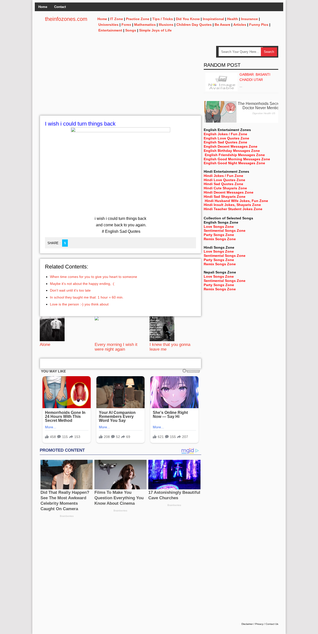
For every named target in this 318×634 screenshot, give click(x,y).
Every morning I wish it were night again (116, 346)
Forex (126, 25)
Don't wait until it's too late (70, 290)
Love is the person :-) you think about (79, 304)
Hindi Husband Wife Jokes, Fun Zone (236, 201)
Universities (108, 25)
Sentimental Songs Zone (224, 231)
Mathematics (145, 25)
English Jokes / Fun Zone (225, 134)
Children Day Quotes (194, 25)
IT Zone (116, 19)
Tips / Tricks (162, 19)
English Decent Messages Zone (230, 146)
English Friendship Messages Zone (235, 155)
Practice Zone (137, 19)
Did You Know (188, 19)
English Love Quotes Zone (226, 138)
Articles (239, 25)
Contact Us (272, 624)
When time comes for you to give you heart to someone (93, 277)
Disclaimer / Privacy (252, 624)
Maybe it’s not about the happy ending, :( (82, 284)
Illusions (166, 25)
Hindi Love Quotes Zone (224, 180)
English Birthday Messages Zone (232, 151)
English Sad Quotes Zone (225, 142)
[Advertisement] (120, 80)
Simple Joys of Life (155, 30)
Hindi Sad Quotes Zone (223, 184)
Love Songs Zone (219, 227)
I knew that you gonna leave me (170, 346)
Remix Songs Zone (220, 239)
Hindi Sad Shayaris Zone (224, 197)
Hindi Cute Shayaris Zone (225, 188)
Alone (45, 344)
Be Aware (222, 25)
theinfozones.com (66, 19)
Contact (60, 7)
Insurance (249, 19)
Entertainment (110, 30)
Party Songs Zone (219, 235)
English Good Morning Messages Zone (237, 159)
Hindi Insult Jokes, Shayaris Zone (232, 205)
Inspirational (213, 19)
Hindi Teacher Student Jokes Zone (233, 209)
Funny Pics (258, 25)
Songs (130, 30)
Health (232, 19)
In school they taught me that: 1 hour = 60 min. (86, 297)
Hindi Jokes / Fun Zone (223, 176)
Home (42, 7)
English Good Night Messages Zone (234, 163)
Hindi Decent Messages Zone (228, 192)
